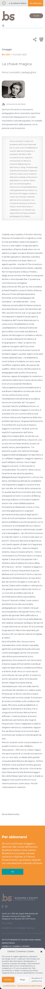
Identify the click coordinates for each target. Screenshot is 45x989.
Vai (12, 872)
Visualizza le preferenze (36, 979)
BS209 (6, 54)
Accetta (8, 979)
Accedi (36, 16)
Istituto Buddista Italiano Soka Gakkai (21, 940)
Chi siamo (7, 923)
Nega (22, 979)
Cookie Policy (9, 986)
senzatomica (8, 943)
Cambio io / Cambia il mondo (16, 946)
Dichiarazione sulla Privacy (29, 986)
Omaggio (7, 49)
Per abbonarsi (36, 3)
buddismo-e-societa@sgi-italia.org (18, 928)
